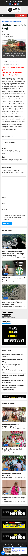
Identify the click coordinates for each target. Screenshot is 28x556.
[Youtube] (15, 4)
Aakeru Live (23, 15)
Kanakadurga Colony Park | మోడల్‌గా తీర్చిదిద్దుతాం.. (12, 474)
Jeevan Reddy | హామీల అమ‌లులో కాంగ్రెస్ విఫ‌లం (13, 498)
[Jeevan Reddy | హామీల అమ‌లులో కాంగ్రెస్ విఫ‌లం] (14, 487)
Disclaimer (14, 545)
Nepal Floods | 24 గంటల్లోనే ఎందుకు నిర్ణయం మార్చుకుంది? (12, 303)
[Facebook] (10, 4)
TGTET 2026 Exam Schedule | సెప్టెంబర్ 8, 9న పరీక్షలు (13, 279)
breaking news (6, 21)
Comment (5, 175)
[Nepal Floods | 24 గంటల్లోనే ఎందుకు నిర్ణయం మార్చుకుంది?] (14, 292)
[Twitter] (13, 4)
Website (4, 209)
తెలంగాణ (5, 273)
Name (4, 197)
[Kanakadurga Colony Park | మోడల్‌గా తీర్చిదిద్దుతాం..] (14, 463)
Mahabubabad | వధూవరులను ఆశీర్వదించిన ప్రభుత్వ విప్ (10, 426)
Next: (12, 158)
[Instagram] (18, 4)
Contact (20, 545)
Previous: (13, 150)
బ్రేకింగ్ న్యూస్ (18, 21)
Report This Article (9, 142)
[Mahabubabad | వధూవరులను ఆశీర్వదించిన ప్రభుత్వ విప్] (14, 414)
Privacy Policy (7, 547)
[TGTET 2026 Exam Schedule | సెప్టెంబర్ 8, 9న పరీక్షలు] (14, 268)
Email (4, 203)
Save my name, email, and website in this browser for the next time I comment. (14, 217)
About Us (7, 545)
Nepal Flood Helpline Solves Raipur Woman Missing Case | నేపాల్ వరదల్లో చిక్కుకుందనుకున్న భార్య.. (13, 253)
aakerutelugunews (9, 32)
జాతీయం (12, 21)
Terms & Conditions (18, 547)
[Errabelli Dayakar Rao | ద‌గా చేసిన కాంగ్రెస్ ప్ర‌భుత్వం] (14, 439)
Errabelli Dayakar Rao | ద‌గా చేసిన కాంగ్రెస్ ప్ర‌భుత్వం (12, 450)
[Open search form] (12, 15)
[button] (2, 15)
